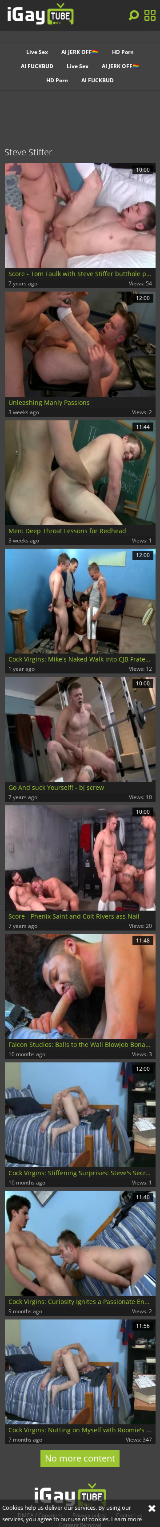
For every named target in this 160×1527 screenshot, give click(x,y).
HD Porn (123, 52)
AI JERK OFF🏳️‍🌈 (80, 52)
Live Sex (37, 52)
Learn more (126, 1519)
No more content (80, 1458)
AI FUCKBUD (37, 66)
